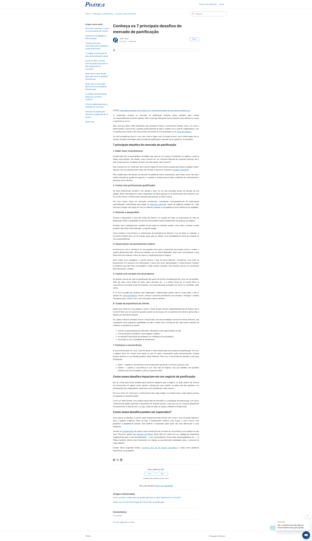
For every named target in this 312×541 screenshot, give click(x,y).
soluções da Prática (144, 434)
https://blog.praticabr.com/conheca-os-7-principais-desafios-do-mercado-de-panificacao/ (155, 110)
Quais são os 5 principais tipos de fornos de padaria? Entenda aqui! (96, 86)
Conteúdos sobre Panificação (125, 14)
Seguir (194, 39)
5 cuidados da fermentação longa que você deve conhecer (96, 96)
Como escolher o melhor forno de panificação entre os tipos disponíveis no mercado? (96, 65)
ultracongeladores (130, 295)
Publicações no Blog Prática (103, 14)
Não (162, 474)
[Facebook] (114, 460)
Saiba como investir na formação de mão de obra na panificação (138, 502)
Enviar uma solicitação (208, 4)
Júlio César (124, 38)
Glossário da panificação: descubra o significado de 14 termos (96, 114)
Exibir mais (89, 122)
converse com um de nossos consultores (159, 448)
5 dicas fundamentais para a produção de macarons (96, 105)
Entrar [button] (221, 4)
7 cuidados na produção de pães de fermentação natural (96, 54)
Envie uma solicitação (164, 486)
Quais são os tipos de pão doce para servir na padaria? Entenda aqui (96, 76)
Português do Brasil (217, 536)
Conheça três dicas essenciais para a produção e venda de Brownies (97, 46)
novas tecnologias (184, 132)
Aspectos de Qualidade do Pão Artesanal (95, 37)
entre (122, 522)
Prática (87, 14)
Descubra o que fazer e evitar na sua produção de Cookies (97, 29)
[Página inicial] (95, 4)
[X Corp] (118, 460)
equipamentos (128, 431)
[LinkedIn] (121, 460)
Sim (149, 474)
